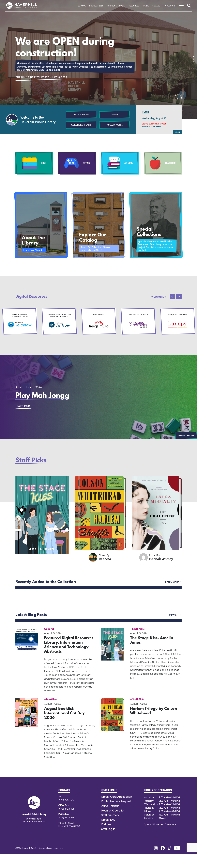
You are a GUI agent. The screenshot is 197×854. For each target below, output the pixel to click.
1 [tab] (193, 56)
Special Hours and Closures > (160, 824)
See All (177, 132)
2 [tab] (193, 59)
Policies (106, 824)
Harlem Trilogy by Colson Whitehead (153, 711)
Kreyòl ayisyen (96, 5)
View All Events (186, 435)
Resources (134, 5)
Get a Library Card (81, 124)
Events (145, 5)
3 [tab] (193, 61)
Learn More (23, 406)
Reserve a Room (81, 114)
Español (82, 5)
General (49, 629)
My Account (169, 5)
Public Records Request (116, 801)
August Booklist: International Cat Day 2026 (64, 713)
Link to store (24, 68)
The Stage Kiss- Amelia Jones (151, 640)
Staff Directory (110, 815)
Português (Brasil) (116, 5)
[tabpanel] (98, 59)
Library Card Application (116, 796)
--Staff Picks (137, 629)
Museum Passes (114, 124)
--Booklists (50, 699)
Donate (114, 114)
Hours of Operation (113, 810)
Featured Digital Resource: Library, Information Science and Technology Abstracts (68, 645)
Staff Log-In (108, 828)
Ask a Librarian (110, 805)
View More (157, 296)
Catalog (156, 5)
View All (174, 615)
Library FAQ (108, 819)
